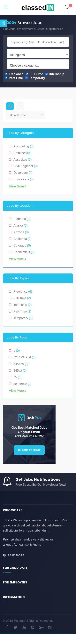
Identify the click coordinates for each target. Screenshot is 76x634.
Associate (22, 159)
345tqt (20, 370)
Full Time (36, 74)
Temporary (36, 78)
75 (17, 377)
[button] (67, 7)
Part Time (15, 78)
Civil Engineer (25, 166)
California (22, 238)
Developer (22, 172)
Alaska (20, 225)
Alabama (21, 219)
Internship (56, 74)
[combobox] (38, 53)
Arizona (21, 232)
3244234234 (24, 357)
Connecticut (23, 252)
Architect (21, 153)
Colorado (22, 245)
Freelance (15, 74)
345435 (20, 364)
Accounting (23, 146)
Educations (23, 179)
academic (22, 384)
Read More (16, 555)
